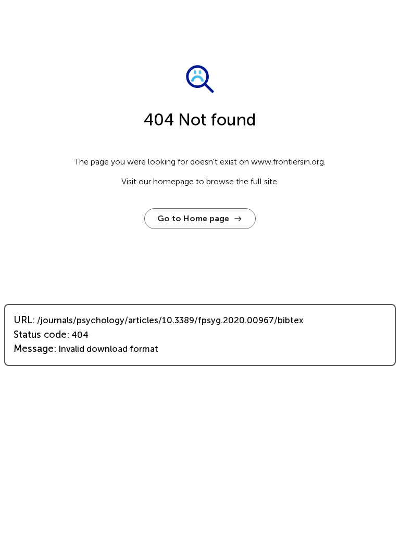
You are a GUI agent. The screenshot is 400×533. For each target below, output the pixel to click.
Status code (40, 334)
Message (34, 348)
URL (23, 320)
